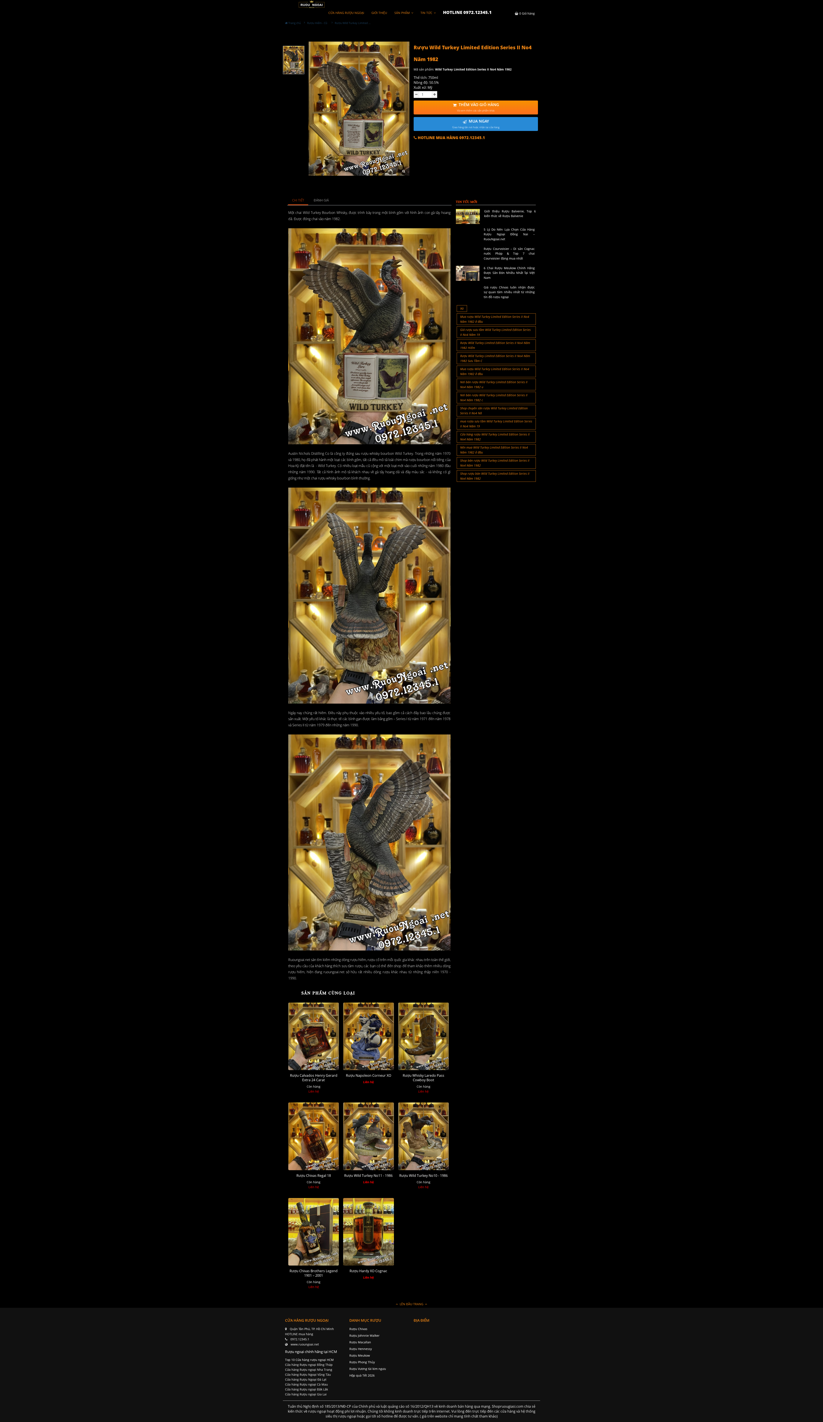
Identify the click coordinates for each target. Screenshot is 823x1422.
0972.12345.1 (299, 1339)
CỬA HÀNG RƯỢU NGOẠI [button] (346, 13)
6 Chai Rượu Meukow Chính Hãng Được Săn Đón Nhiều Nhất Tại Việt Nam (509, 273)
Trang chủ (294, 23)
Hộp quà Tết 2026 (362, 1375)
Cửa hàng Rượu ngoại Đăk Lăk (306, 1389)
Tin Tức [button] (427, 13)
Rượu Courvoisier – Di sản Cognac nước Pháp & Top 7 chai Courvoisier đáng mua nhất (509, 253)
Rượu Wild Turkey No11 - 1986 (368, 1175)
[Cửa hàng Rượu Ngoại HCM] (311, 4)
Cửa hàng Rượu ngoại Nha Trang (308, 1370)
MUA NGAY (475, 124)
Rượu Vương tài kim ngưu (367, 1369)
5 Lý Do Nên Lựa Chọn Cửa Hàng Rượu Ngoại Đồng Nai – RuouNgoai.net (509, 234)
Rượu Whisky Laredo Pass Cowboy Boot (423, 1077)
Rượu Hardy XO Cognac (368, 1271)
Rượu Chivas (358, 1329)
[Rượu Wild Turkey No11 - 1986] (368, 1136)
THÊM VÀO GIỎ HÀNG (478, 107)
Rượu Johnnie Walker (364, 1335)
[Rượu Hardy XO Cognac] (368, 1232)
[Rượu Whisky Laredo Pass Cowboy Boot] (423, 1036)
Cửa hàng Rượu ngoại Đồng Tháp (309, 1365)
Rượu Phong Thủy (362, 1362)
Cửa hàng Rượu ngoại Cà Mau (306, 1384)
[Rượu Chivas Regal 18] (313, 1136)
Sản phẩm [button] (402, 13)
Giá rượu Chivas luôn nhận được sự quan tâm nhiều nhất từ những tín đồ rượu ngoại (509, 292)
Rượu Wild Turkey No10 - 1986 (423, 1175)
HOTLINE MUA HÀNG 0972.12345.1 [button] (451, 137)
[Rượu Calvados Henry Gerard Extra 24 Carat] (313, 1036)
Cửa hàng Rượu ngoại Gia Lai (306, 1394)
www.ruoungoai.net (305, 1344)
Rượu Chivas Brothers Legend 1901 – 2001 (314, 1273)
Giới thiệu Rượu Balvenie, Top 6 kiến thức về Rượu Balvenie (510, 213)
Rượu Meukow (359, 1355)
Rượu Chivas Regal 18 (313, 1175)
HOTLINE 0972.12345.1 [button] (467, 12)
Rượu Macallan (360, 1342)
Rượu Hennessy (360, 1349)
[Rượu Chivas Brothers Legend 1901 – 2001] (313, 1232)
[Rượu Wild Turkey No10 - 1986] (423, 1136)
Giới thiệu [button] (379, 13)
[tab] (298, 200)
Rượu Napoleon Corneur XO (368, 1075)
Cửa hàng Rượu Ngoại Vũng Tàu (308, 1374)
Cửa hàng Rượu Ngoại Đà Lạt (305, 1379)
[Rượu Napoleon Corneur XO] (368, 1036)
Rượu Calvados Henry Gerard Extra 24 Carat (313, 1077)
